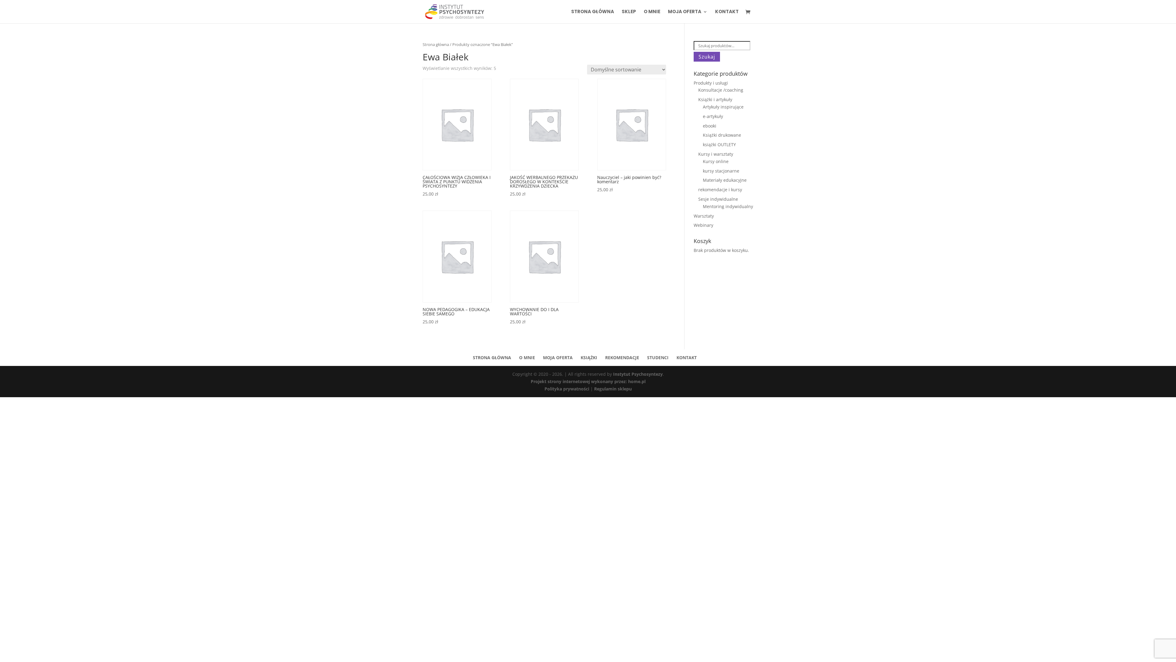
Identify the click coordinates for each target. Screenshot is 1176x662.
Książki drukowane (722, 135)
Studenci (658, 357)
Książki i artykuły (715, 99)
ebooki (709, 126)
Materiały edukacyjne (725, 180)
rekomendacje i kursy (720, 189)
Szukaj (707, 56)
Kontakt (727, 12)
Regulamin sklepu (613, 389)
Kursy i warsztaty (715, 154)
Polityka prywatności (567, 389)
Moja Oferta (684, 12)
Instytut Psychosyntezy (638, 374)
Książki (589, 357)
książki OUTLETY (719, 144)
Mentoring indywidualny (728, 206)
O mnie (652, 12)
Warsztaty (704, 216)
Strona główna (592, 12)
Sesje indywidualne (718, 199)
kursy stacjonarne (721, 171)
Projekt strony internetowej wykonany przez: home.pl (588, 381)
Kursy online (716, 161)
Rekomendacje (622, 357)
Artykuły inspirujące (723, 107)
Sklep (629, 12)
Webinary (703, 225)
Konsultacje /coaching (720, 90)
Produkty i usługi (711, 83)
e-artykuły (713, 116)
